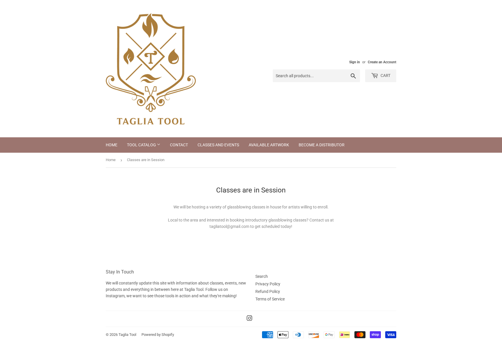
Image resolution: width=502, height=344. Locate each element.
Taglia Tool (127, 334)
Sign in (354, 62)
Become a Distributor (322, 145)
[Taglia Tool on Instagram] (249, 319)
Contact (179, 145)
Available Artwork (269, 145)
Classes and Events (218, 145)
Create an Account (382, 62)
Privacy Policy (267, 284)
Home (111, 145)
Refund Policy (267, 291)
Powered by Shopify (157, 334)
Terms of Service (270, 299)
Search (261, 276)
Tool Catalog (142, 145)
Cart (385, 75)
